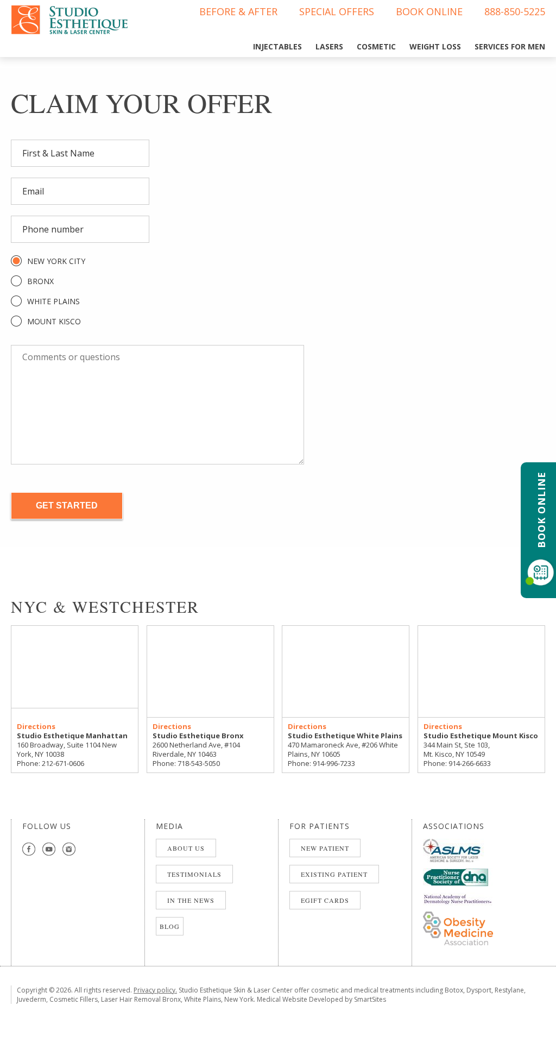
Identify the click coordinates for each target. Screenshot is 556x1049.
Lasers (329, 46)
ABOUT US (186, 848)
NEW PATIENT (325, 848)
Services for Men (510, 46)
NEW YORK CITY (56, 261)
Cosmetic (376, 46)
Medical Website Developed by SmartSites (321, 999)
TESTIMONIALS (194, 874)
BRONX (40, 281)
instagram (69, 849)
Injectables (277, 46)
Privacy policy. (155, 990)
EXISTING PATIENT (334, 874)
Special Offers (336, 11)
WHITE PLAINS (53, 301)
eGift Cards (325, 900)
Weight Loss (435, 46)
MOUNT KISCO (54, 321)
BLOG (170, 926)
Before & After (238, 11)
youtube (49, 849)
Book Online (429, 11)
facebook (29, 849)
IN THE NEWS (190, 900)
